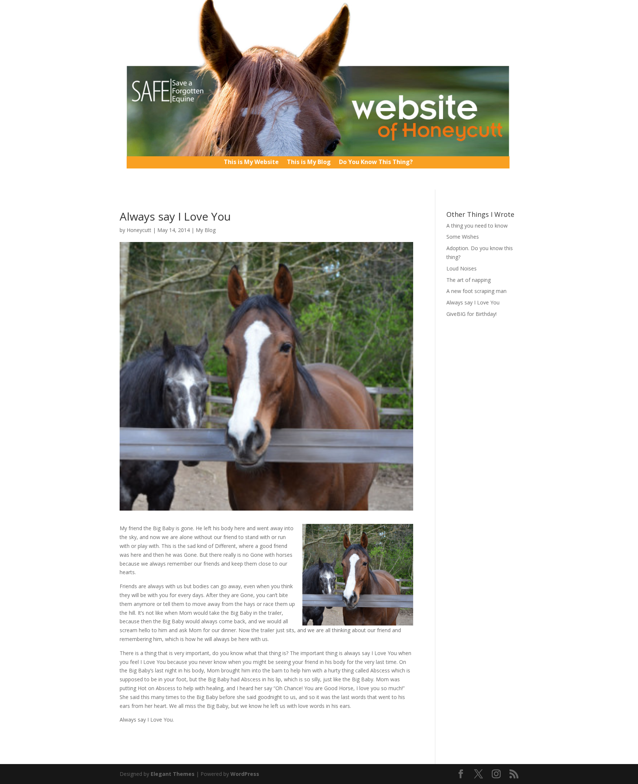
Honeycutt (139, 230)
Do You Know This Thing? (376, 162)
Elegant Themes (173, 773)
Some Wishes (462, 236)
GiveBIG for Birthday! (471, 313)
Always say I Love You (473, 302)
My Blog (206, 230)
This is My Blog (309, 162)
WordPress (244, 773)
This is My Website (251, 162)
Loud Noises (461, 268)
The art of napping (468, 279)
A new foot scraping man (476, 290)
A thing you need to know (477, 225)
